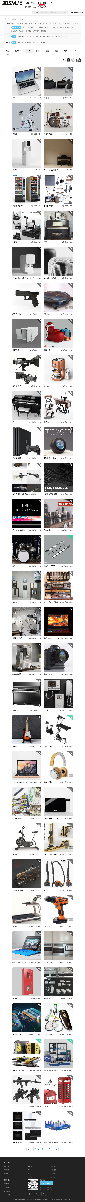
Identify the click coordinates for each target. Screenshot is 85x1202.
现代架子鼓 (48, 134)
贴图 (45, 3)
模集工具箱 (42, 7)
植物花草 (60, 23)
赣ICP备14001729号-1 (48, 1199)
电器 (39, 23)
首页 (27, 3)
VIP (8, 55)
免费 (47, 51)
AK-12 (14, 1106)
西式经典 (28, 42)
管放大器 (47, 530)
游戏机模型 (16, 458)
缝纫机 (46, 422)
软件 (50, 3)
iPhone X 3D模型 (18, 530)
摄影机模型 (16, 386)
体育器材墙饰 (48, 206)
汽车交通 (33, 27)
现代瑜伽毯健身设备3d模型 (52, 1070)
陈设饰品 (53, 23)
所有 (64, 60)
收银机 (14, 242)
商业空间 (21, 31)
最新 (7, 51)
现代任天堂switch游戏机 (20, 1070)
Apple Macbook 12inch (20, 782)
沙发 (17, 23)
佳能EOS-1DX (49, 674)
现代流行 (35, 42)
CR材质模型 (7, 1191)
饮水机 (14, 170)
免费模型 (6, 1183)
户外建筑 (36, 31)
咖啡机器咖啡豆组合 (51, 602)
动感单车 (15, 134)
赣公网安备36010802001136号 (65, 1199)
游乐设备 (43, 37)
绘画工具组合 (17, 818)
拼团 (65, 51)
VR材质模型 (7, 1187)
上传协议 (6, 1173)
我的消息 (53, 1170)
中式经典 (21, 42)
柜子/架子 (45, 23)
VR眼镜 (46, 98)
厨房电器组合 (48, 962)
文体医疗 (29, 31)
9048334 (47, 1183)
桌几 (30, 23)
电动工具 (47, 926)
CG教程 (28, 7)
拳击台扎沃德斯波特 (51, 1142)
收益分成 (53, 1177)
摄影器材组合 (17, 638)
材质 (39, 3)
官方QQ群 (6, 1177)
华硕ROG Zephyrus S (52, 638)
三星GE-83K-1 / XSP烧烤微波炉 (52, 818)
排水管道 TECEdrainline (52, 566)
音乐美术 (35, 37)
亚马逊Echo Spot (50, 458)
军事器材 (50, 37)
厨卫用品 (68, 23)
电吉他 (14, 746)
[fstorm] (78, 60)
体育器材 (21, 37)
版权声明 (6, 1170)
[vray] (73, 60)
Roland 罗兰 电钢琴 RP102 (52, 170)
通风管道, (47, 998)
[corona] (68, 60)
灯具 (35, 23)
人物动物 (41, 27)
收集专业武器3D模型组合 (20, 494)
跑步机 (14, 926)
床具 (26, 23)
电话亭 (46, 1106)
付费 (56, 51)
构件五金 (75, 23)
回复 (38, 51)
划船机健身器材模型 (51, 854)
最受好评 (18, 51)
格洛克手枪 (16, 314)
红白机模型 (16, 1034)
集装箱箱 (15, 350)
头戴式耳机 (48, 782)
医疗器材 (28, 37)
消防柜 (14, 998)
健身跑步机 (48, 746)
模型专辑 (44, 31)
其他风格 (43, 42)
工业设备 (65, 37)
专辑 (74, 51)
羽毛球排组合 (48, 1034)
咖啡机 (46, 386)
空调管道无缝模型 (50, 494)
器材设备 (15, 27)
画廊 (34, 7)
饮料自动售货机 (18, 206)
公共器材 (57, 37)
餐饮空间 (63, 27)
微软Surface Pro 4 (19, 962)
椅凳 (21, 23)
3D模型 (33, 3)
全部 (12, 23)
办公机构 (14, 31)
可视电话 (47, 710)
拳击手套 (47, 350)
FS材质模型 (7, 1195)
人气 (28, 51)
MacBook (15, 98)
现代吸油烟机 (17, 1142)
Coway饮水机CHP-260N (20, 278)
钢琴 (45, 242)
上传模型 (53, 1173)
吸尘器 (46, 890)
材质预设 (26, 27)
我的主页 (53, 1166)
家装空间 (48, 27)
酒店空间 (55, 27)
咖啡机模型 (16, 674)
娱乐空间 (70, 27)
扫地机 (46, 314)
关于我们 (6, 1166)
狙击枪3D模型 (17, 890)
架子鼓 (14, 566)
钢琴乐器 (15, 710)
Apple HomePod (50, 278)
